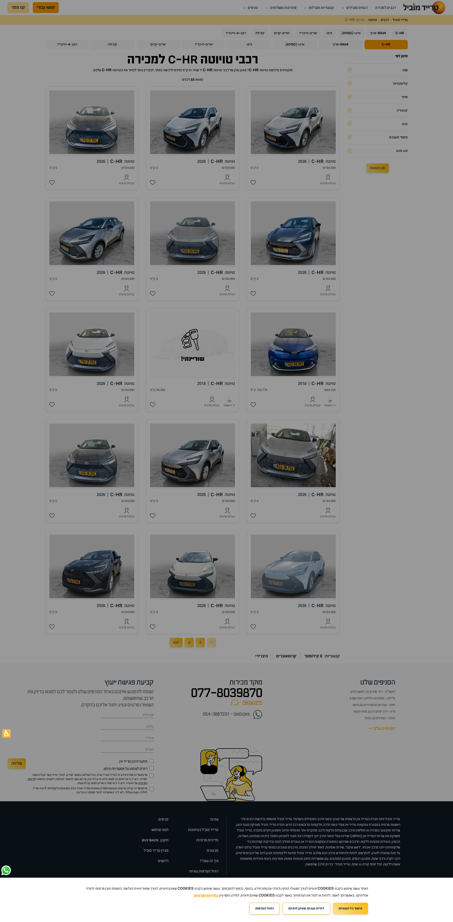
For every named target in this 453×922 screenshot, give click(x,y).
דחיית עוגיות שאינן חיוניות (306, 908)
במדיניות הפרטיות (206, 895)
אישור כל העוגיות (350, 908)
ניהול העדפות (264, 908)
